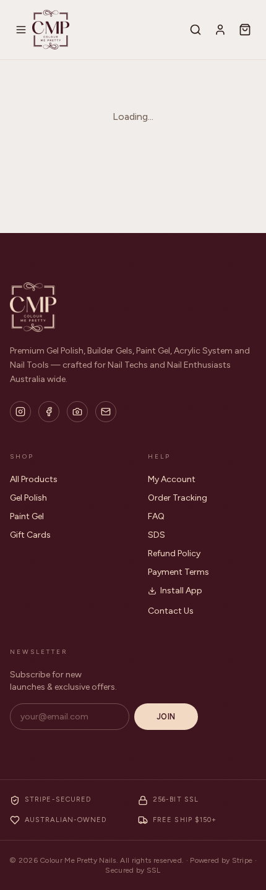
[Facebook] (48, 411)
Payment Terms (178, 572)
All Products (34, 479)
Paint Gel (27, 516)
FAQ (156, 516)
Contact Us (171, 611)
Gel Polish (28, 498)
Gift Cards (30, 535)
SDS (156, 535)
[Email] (105, 411)
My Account (171, 479)
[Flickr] (77, 411)
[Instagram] (20, 411)
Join (166, 716)
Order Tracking (177, 498)
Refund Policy (174, 553)
